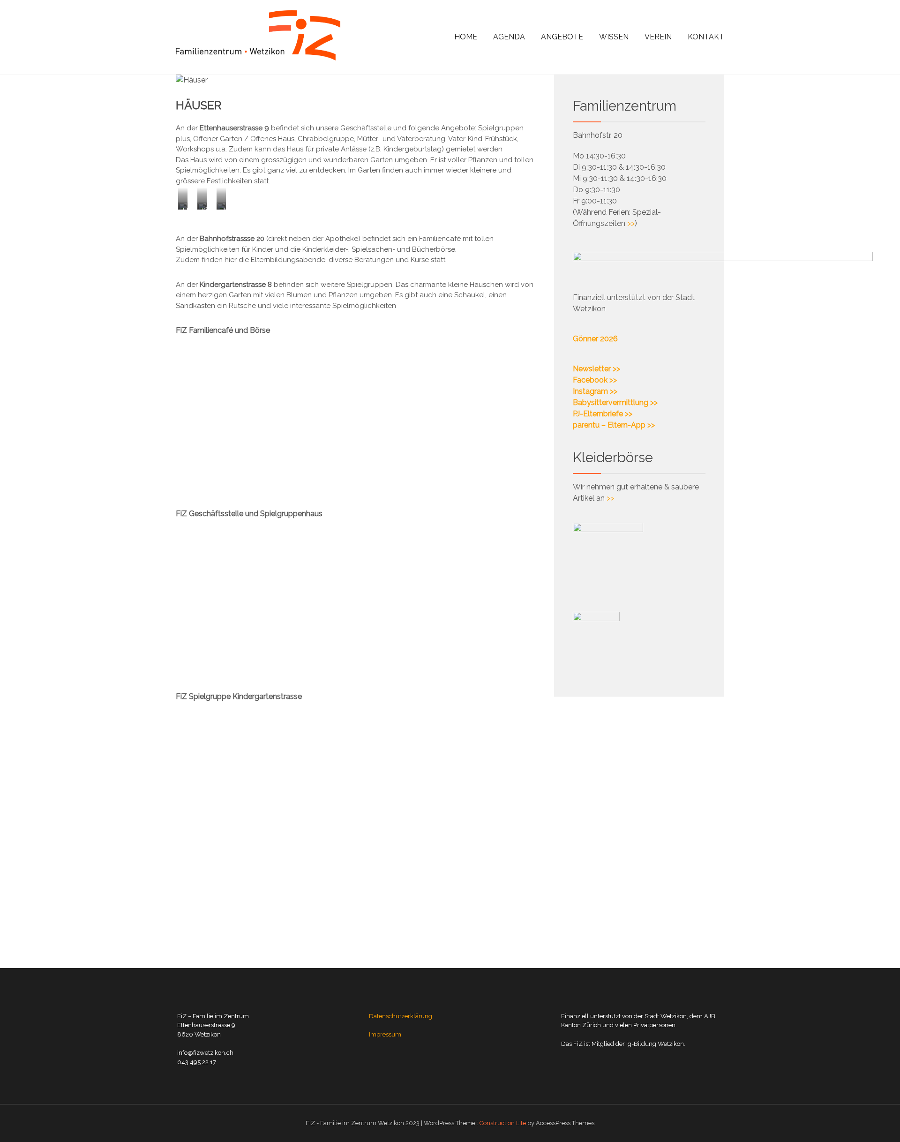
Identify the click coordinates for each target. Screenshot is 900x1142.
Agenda (509, 36)
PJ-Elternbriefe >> (602, 413)
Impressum (385, 1034)
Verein (658, 36)
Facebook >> (595, 380)
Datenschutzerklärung (400, 1016)
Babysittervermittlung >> (615, 402)
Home (465, 36)
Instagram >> (595, 391)
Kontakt (706, 36)
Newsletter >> (596, 368)
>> (631, 223)
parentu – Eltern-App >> (614, 425)
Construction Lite (503, 1123)
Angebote (562, 36)
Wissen (614, 36)
